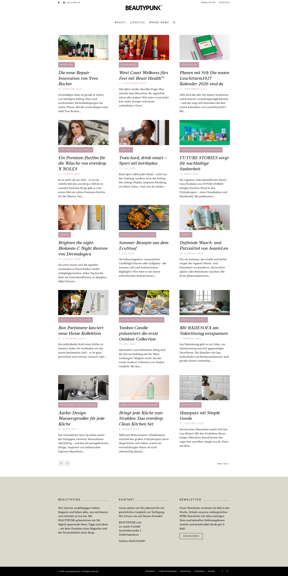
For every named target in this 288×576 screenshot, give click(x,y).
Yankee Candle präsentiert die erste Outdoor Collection (138, 333)
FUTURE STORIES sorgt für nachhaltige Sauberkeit (204, 163)
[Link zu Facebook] (59, 2)
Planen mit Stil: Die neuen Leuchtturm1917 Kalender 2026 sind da (204, 78)
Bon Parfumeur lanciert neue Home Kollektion (81, 330)
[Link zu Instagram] (64, 2)
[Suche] (173, 22)
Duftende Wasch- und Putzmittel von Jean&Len (204, 245)
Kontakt (224, 2)
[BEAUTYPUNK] (144, 11)
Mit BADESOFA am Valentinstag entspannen (204, 330)
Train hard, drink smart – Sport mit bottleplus (142, 160)
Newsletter (208, 2)
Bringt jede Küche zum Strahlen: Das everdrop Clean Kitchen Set (141, 418)
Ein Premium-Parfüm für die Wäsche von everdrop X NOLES (82, 163)
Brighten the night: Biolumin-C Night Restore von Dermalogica (83, 248)
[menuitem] (209, 2)
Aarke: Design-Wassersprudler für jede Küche (81, 418)
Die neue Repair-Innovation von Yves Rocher (78, 78)
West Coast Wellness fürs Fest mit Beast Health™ (143, 75)
